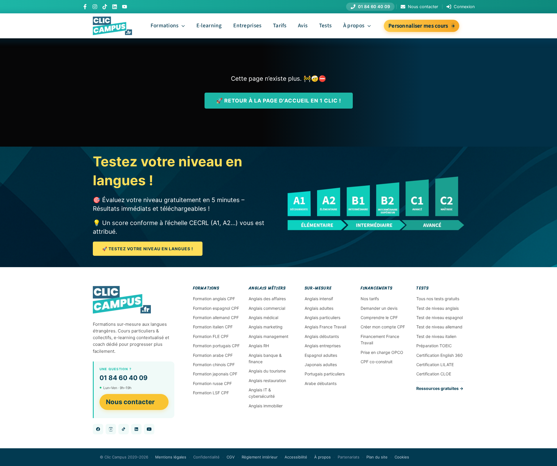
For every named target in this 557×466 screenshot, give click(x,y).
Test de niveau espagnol (439, 317)
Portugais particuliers (325, 373)
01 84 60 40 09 (124, 378)
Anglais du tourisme (267, 370)
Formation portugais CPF (216, 345)
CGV (231, 457)
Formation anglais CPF (214, 298)
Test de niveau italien (436, 336)
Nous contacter (130, 402)
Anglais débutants (322, 336)
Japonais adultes (321, 364)
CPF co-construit (377, 361)
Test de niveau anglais (437, 308)
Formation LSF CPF (211, 392)
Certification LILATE (435, 364)
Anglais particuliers (322, 317)
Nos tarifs (370, 298)
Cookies (402, 457)
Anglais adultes (319, 308)
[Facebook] (85, 6)
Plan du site (377, 457)
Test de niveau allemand (439, 326)
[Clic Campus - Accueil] (122, 300)
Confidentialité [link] (206, 457)
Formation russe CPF (212, 383)
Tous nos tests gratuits (437, 298)
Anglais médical (263, 317)
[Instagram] (94, 6)
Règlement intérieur (260, 457)
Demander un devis (379, 308)
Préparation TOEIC (434, 345)
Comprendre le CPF (379, 317)
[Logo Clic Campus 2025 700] (112, 19)
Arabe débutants (321, 383)
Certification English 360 (439, 355)
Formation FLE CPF (211, 336)
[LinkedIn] (114, 6)
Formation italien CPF (213, 326)
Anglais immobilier (266, 405)
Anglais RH (259, 345)
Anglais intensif (319, 298)
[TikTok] (104, 6)
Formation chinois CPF (214, 364)
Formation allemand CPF (216, 317)
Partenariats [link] (348, 457)
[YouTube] (124, 6)
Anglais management (268, 336)
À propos (322, 457)
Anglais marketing (266, 326)
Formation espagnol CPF (216, 308)
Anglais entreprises (323, 345)
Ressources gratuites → (439, 388)
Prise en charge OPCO (382, 352)
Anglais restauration (267, 380)
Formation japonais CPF (215, 373)
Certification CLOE (433, 373)
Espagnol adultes (321, 355)
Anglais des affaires (267, 298)
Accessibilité (296, 457)
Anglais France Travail (325, 326)
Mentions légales (170, 457)
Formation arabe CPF (213, 355)
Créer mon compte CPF (383, 326)
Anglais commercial (267, 308)
